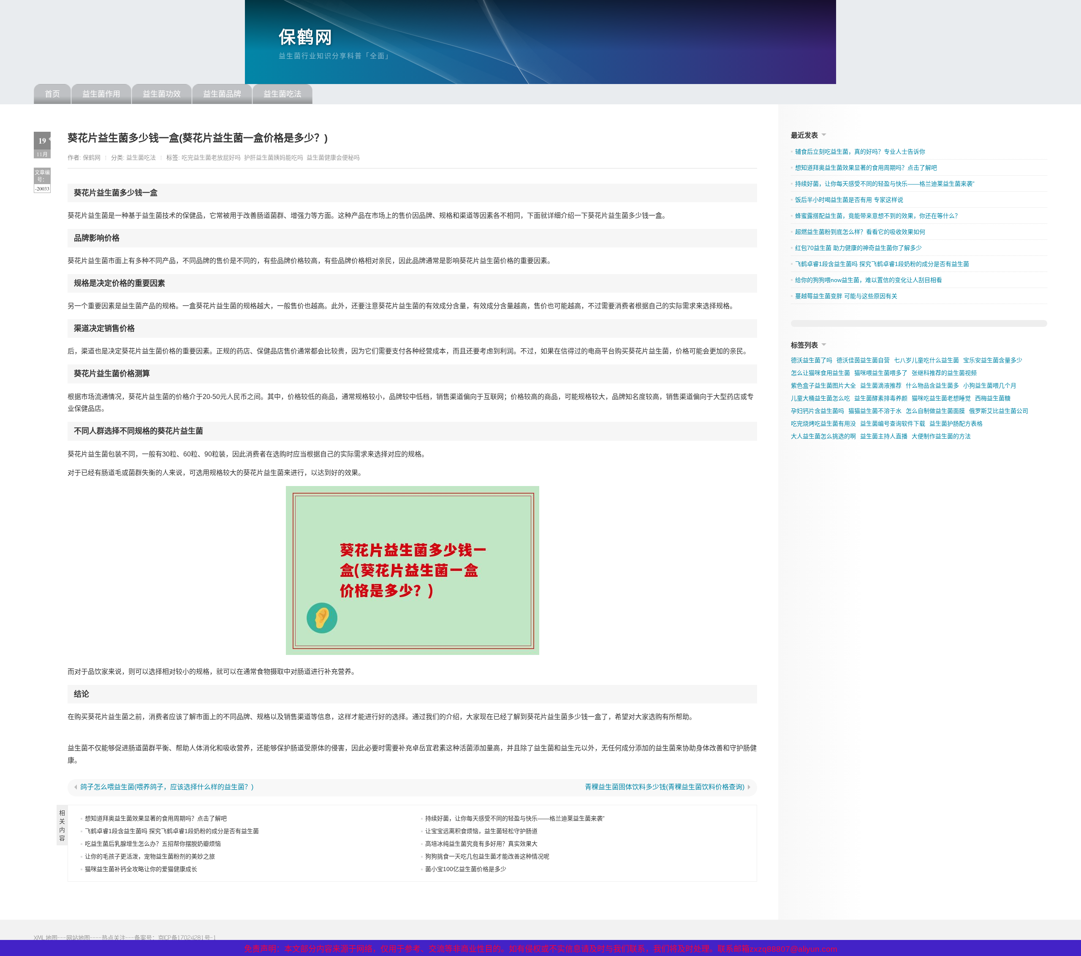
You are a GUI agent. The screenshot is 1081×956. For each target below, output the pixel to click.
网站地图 (78, 937)
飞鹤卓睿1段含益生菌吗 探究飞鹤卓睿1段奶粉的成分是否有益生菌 (172, 831)
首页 (52, 94)
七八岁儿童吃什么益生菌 (926, 360)
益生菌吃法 (282, 94)
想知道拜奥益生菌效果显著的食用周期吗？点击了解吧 (156, 818)
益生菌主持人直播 (883, 436)
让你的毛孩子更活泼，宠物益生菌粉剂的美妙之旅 (150, 856)
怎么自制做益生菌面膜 (935, 410)
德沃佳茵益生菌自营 (863, 360)
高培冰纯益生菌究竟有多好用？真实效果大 (481, 843)
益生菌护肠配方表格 (956, 423)
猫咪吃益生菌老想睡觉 (941, 398)
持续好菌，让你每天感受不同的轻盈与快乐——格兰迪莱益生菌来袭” (515, 818)
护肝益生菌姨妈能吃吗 (273, 157)
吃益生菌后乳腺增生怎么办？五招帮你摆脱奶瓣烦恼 (153, 843)
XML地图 (45, 937)
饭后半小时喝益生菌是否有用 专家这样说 (849, 199)
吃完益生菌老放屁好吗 (211, 157)
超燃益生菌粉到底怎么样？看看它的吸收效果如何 (860, 231)
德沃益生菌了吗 (811, 360)
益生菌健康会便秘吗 (333, 157)
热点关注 (113, 937)
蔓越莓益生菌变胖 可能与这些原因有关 (846, 296)
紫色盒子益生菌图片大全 (823, 385)
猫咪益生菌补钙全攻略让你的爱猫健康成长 (141, 869)
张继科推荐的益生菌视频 (944, 372)
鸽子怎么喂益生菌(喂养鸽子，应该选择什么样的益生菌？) (166, 787)
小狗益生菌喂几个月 (989, 385)
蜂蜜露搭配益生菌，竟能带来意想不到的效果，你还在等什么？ (878, 215)
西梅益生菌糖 (992, 398)
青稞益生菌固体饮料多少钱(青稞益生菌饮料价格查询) (664, 787)
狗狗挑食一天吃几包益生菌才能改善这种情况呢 (487, 856)
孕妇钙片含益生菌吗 (817, 410)
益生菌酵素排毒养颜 (880, 398)
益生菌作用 (101, 94)
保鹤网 (306, 37)
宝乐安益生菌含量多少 (992, 360)
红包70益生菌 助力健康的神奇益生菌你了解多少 (858, 247)
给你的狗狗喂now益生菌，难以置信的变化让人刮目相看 (868, 280)
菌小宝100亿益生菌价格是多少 (465, 869)
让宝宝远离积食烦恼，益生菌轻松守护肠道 (481, 831)
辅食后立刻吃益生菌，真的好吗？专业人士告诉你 (860, 151)
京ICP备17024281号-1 (187, 937)
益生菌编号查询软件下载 (892, 423)
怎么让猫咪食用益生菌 (820, 372)
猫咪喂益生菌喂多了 (880, 372)
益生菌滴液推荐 (881, 385)
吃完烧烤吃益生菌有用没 (823, 423)
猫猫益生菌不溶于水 (875, 410)
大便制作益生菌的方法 (941, 436)
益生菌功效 (162, 94)
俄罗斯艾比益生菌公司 (998, 410)
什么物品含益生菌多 (932, 385)
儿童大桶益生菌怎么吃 (820, 398)
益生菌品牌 (222, 94)
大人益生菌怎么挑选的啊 (823, 436)
